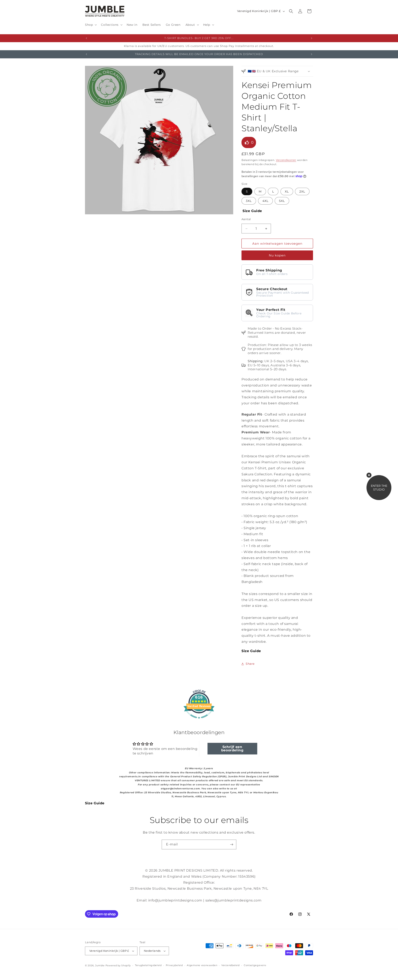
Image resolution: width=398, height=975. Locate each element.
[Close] (368, 475)
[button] (90, 24)
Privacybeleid (174, 965)
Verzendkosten (286, 160)
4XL (265, 201)
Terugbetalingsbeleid (148, 965)
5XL (282, 201)
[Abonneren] (231, 844)
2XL (302, 191)
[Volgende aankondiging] (311, 38)
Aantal (246, 219)
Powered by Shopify (118, 965)
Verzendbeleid (230, 965)
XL (287, 191)
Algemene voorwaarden (202, 965)
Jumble (100, 965)
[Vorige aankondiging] (86, 38)
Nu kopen (277, 255)
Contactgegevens (255, 965)
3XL (249, 201)
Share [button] (250, 664)
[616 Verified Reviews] (199, 721)
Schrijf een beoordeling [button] (232, 748)
